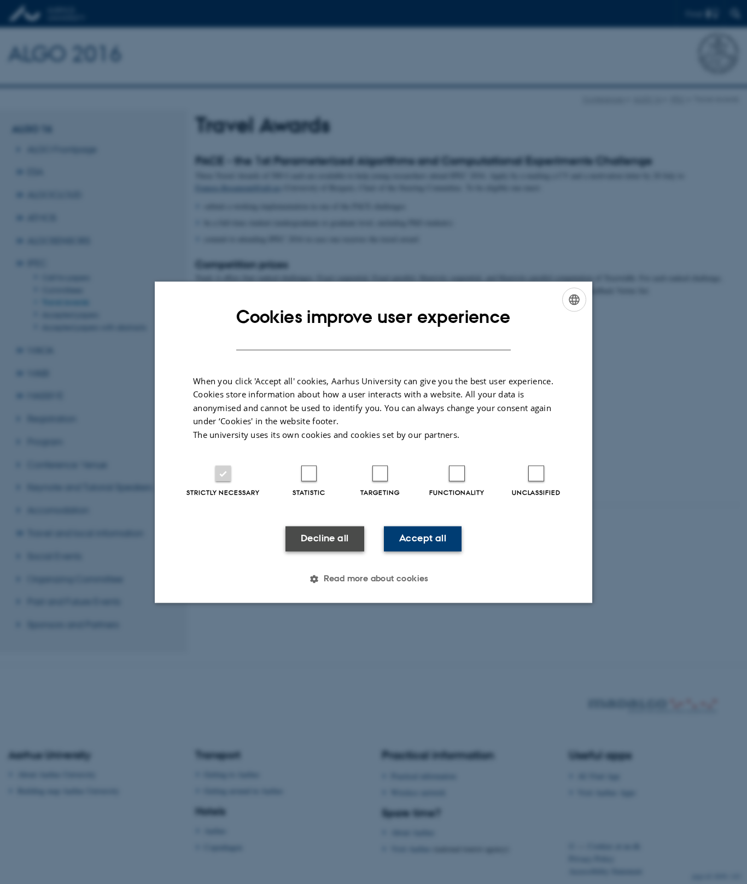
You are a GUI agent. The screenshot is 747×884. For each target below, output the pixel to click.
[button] (373, 578)
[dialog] (373, 442)
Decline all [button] (324, 539)
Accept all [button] (422, 539)
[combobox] (574, 299)
